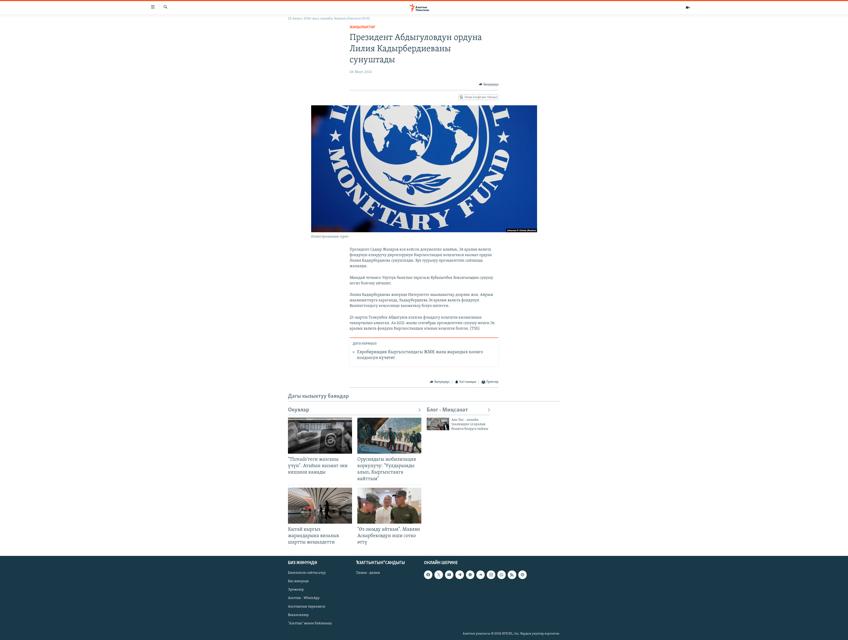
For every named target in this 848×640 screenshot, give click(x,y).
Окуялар (298, 410)
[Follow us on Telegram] (459, 574)
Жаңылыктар (362, 27)
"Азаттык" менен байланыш (310, 623)
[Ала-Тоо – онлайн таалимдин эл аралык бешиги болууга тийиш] (438, 424)
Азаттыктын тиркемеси (306, 606)
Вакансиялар (298, 615)
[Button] (488, 84)
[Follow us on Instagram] (491, 574)
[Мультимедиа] (687, 7)
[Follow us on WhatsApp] (501, 574)
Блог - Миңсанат (447, 410)
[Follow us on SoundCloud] (480, 574)
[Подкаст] (522, 574)
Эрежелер (296, 590)
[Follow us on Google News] (470, 574)
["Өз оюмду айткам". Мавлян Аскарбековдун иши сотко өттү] (389, 506)
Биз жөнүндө (298, 581)
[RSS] (512, 574)
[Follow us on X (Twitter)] (438, 574)
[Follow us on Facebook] (428, 574)
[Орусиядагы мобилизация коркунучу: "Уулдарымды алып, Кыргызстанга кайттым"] (389, 436)
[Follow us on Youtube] (449, 574)
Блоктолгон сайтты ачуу (307, 573)
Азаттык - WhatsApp (304, 598)
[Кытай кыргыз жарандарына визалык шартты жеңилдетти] (320, 506)
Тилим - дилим (368, 573)
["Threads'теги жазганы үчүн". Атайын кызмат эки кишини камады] (320, 436)
